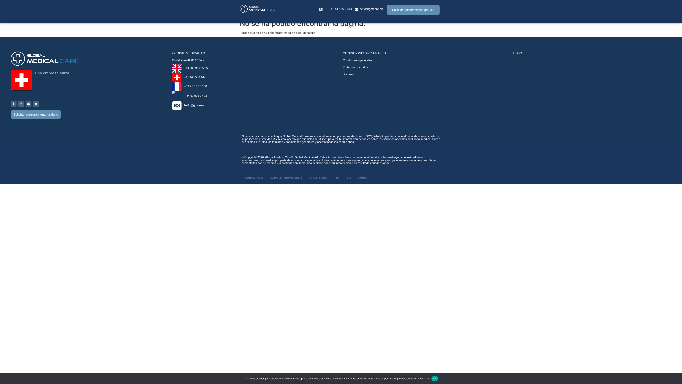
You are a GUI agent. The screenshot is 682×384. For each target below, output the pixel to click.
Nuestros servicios (254, 178)
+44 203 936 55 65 (196, 68)
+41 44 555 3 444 (340, 9)
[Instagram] (21, 104)
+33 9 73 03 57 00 (195, 86)
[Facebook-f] (14, 104)
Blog (349, 178)
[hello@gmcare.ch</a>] (356, 9)
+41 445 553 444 (194, 77)
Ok (434, 378)
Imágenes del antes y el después (286, 178)
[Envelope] (28, 104)
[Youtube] (36, 104)
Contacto (362, 178)
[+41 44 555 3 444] (321, 9)
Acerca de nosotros (318, 178)
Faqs (337, 178)
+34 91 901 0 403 (196, 95)
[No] (676, 378)
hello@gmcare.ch (371, 9)
